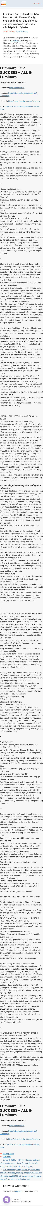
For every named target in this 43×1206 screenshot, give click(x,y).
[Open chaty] (6, 1199)
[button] (34, 3)
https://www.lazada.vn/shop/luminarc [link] (24, 101)
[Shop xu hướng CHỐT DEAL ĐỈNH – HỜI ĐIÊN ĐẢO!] (3, 3)
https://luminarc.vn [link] (16, 88)
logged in (18, 1191)
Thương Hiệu (8, 1154)
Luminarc (7, 1157)
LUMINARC (15, 40)
